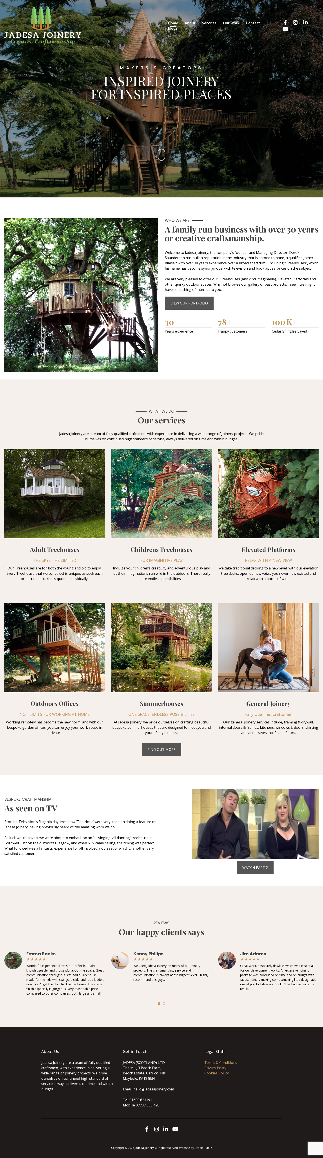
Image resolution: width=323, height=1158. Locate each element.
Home (173, 23)
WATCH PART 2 (255, 867)
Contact (253, 23)
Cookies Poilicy (216, 1073)
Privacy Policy (215, 1067)
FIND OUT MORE (162, 749)
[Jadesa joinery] (42, 25)
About (190, 23)
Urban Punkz (203, 1148)
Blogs (172, 28)
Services (209, 23)
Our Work (231, 23)
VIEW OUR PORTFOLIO (189, 303)
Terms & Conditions (220, 1062)
